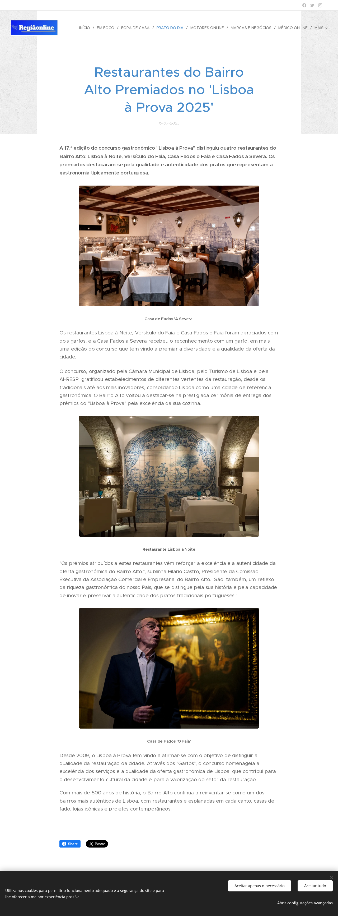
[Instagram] (320, 5)
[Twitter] (312, 5)
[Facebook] (304, 5)
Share (73, 844)
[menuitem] (86, 27)
